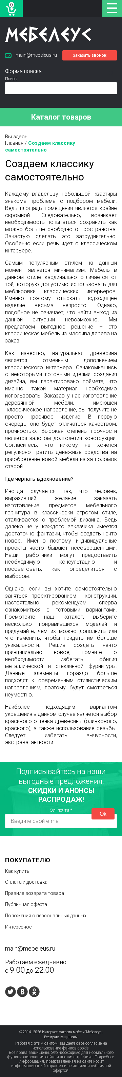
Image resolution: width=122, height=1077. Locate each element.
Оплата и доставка (26, 882)
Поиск (11, 78)
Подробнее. (105, 1057)
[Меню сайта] (112, 8)
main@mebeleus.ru (36, 55)
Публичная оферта (26, 904)
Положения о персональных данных (45, 915)
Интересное (18, 927)
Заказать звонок (89, 55)
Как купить (17, 871)
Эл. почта (61, 810)
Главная (14, 143)
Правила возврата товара (34, 893)
